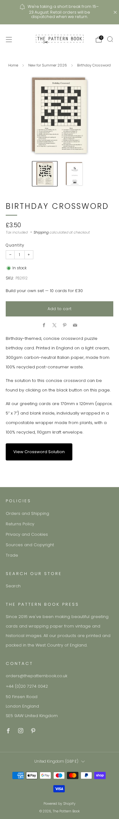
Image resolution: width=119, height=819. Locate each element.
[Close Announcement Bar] (115, 12)
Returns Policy (20, 524)
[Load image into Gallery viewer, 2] (74, 173)
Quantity (15, 245)
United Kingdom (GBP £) (56, 761)
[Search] (110, 39)
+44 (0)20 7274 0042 (27, 686)
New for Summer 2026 (47, 65)
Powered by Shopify (59, 803)
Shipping (41, 232)
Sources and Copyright (30, 545)
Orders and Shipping (27, 513)
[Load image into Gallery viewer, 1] (44, 173)
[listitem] (60, 12)
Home (13, 65)
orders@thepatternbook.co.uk (36, 676)
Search (13, 586)
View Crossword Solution (39, 452)
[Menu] (9, 39)
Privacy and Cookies (27, 534)
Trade (12, 555)
